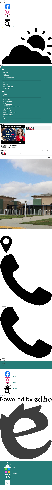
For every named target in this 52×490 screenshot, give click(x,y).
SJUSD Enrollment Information (8, 101)
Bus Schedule (5, 83)
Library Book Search (6, 88)
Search (42, 150)
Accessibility (3, 363)
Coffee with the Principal (7, 108)
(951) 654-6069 (4, 306)
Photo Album (5, 85)
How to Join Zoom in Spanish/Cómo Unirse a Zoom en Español (12, 106)
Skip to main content (2, 0)
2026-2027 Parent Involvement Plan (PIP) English (10, 112)
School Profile (6, 72)
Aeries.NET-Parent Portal (7, 99)
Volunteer (5, 109)
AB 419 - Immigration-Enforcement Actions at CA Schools (11, 113)
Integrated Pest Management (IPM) (8, 107)
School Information (6, 75)
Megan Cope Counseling (7, 120)
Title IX (3, 365)
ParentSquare (15, 473)
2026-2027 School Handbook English (8, 86)
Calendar (5, 82)
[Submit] (51, 150)
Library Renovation (6, 76)
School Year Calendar (6, 111)
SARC (6, 73)
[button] (3, 69)
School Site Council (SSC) (9, 104)
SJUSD (14, 467)
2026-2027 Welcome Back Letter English (9, 77)
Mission (5, 74)
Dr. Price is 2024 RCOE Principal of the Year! (10, 145)
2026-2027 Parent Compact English (8, 115)
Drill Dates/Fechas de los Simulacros (8, 114)
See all (32, 125)
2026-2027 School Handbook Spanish (8, 87)
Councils (5, 103)
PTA (4, 93)
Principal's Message (6, 71)
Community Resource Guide (7, 110)
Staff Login (5, 94)
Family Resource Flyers (7, 105)
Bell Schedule (5, 100)
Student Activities (6, 84)
